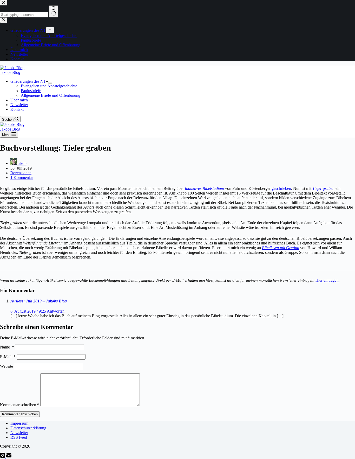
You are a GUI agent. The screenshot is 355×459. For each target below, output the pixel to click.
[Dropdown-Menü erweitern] (50, 82)
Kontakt (17, 109)
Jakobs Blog (10, 72)
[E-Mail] (8, 456)
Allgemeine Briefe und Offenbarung (50, 95)
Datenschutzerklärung (28, 428)
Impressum (19, 423)
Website (6, 366)
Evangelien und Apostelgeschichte (49, 86)
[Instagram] (3, 456)
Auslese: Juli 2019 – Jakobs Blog (38, 301)
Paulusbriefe (31, 90)
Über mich (19, 100)
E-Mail (8, 356)
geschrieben (281, 188)
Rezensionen (20, 173)
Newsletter (19, 104)
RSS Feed (18, 437)
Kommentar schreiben (19, 405)
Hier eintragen (327, 280)
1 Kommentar (21, 177)
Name (7, 347)
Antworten (55, 311)
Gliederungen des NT (28, 81)
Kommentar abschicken (20, 414)
